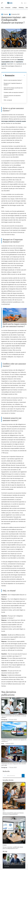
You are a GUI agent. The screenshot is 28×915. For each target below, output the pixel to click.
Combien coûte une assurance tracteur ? (14, 92)
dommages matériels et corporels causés (13, 121)
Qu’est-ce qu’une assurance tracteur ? (13, 80)
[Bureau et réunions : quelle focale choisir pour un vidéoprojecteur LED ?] (14, 830)
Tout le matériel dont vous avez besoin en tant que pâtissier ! (13, 716)
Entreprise (4, 719)
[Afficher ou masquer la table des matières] (19, 75)
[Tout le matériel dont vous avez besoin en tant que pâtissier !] (14, 706)
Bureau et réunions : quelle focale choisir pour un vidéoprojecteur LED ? (13, 847)
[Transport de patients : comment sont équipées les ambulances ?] (14, 730)
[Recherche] (22, 3)
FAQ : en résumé (8, 100)
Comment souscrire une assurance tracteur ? (12, 96)
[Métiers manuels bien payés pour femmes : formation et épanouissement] (14, 795)
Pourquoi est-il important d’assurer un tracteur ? (13, 84)
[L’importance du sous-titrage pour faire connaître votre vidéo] (14, 754)
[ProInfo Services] (10, 3)
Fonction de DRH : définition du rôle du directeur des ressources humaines (13, 863)
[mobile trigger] (2, 3)
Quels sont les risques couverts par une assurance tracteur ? (13, 88)
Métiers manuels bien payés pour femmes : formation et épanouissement (13, 813)
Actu (2, 743)
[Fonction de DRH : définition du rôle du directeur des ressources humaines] (14, 861)
